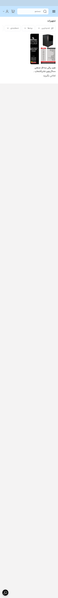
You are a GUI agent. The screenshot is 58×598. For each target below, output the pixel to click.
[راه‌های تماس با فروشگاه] (5, 593)
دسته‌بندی (14, 28)
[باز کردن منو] (53, 11)
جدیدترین (45, 28)
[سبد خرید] (13, 11)
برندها (30, 28)
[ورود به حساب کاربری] (5, 11)
